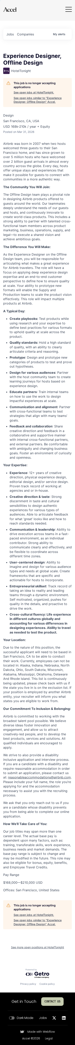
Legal (49, 1038)
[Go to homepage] (9, 9)
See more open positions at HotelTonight (37, 947)
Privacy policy (28, 983)
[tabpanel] (37, 516)
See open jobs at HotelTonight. (34, 92)
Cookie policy (47, 983)
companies (25, 34)
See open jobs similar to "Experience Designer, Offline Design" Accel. (38, 100)
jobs (10, 34)
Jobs (43, 1018)
